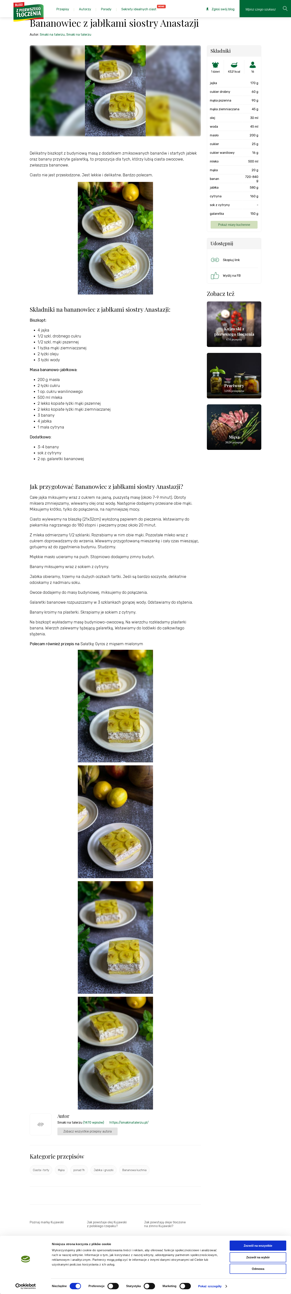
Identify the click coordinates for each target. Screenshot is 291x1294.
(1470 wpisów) (93, 1122)
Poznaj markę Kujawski (47, 1222)
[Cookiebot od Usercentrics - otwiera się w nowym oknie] (25, 1286)
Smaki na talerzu (52, 34)
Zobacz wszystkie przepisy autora (87, 1131)
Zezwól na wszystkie (258, 1245)
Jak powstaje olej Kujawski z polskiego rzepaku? (107, 1224)
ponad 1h (79, 1170)
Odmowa (258, 1268)
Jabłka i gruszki (103, 1170)
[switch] (113, 1286)
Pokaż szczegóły (210, 1286)
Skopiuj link (231, 260)
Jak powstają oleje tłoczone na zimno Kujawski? (165, 1224)
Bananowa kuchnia (134, 1170)
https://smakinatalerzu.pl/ (129, 1122)
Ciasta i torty (41, 1170)
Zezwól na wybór (258, 1257)
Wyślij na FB (232, 275)
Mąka (61, 1170)
